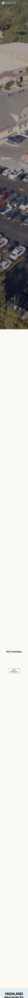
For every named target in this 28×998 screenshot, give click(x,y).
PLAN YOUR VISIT (14, 178)
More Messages (14, 671)
